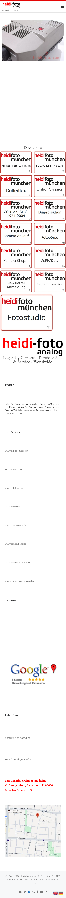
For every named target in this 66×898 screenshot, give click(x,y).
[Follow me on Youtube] (41, 892)
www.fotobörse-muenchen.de (17, 562)
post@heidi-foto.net (17, 737)
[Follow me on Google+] (33, 892)
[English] (55, 893)
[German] (61, 893)
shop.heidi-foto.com (13, 469)
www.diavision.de (12, 507)
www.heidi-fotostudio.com (16, 451)
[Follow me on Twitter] (24, 892)
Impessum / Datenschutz (33, 884)
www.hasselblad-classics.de (16, 544)
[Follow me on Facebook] (29, 892)
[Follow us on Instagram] (46, 892)
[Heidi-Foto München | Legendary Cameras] (11, 4)
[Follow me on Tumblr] (37, 892)
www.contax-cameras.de (15, 525)
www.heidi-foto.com (14, 488)
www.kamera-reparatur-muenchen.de (21, 581)
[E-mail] (20, 892)
